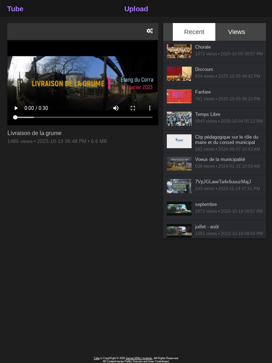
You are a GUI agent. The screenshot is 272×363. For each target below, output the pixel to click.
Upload (136, 9)
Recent (194, 31)
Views (236, 31)
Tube (15, 9)
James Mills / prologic (139, 358)
